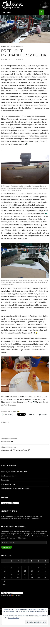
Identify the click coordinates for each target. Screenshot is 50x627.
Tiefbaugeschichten (8, 484)
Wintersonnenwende (8, 476)
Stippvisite (5, 480)
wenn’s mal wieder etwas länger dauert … (15, 488)
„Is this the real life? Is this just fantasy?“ (15, 448)
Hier (2, 516)
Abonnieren (6, 547)
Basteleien (5, 47)
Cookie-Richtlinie (13, 618)
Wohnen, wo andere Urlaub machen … (14, 472)
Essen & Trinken (17, 47)
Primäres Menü (47, 12)
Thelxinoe (6, 12)
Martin (20, 59)
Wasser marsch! (9, 440)
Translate (18, 595)
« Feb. (4, 584)
